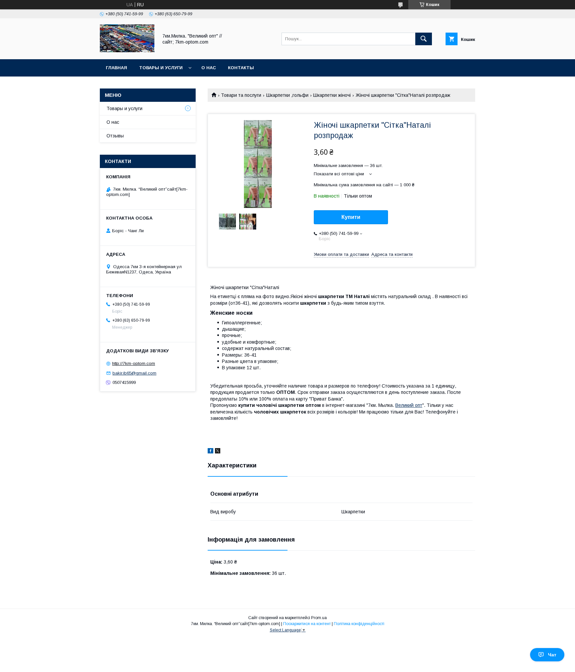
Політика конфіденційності (359, 623)
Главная (116, 67)
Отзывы (115, 135)
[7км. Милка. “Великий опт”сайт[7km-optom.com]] (127, 50)
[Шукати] (423, 39)
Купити (350, 217)
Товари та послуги (241, 95)
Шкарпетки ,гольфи (287, 95)
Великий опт (408, 405)
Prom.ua (319, 617)
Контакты (241, 67)
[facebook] (210, 451)
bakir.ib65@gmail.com (134, 373)
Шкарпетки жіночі (332, 95)
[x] (217, 451)
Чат (552, 654)
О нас (208, 67)
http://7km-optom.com (133, 363)
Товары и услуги (161, 67)
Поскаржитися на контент (307, 623)
